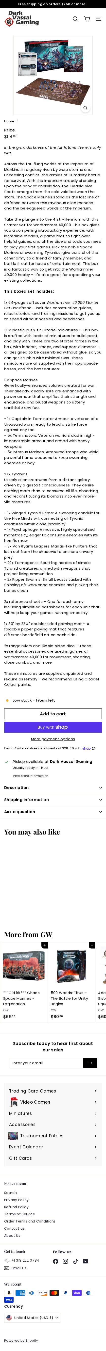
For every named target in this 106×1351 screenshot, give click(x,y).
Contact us (14, 1228)
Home (9, 121)
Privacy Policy (16, 1199)
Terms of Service (19, 1214)
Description (16, 787)
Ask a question (19, 812)
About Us (12, 1235)
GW (46, 934)
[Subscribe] (90, 1063)
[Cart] (87, 19)
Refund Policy (16, 1207)
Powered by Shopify (21, 1340)
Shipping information (26, 800)
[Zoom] (85, 108)
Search (10, 1192)
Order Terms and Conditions (30, 1221)
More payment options (53, 738)
